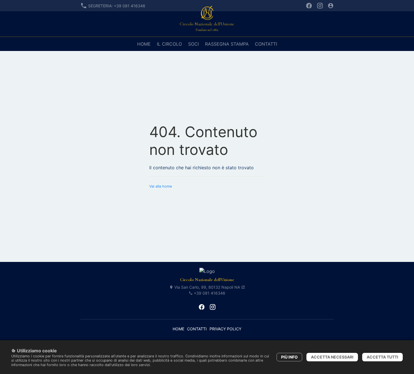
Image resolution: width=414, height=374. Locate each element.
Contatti (266, 44)
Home (144, 44)
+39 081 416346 (209, 293)
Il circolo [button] (169, 44)
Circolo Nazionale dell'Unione (207, 279)
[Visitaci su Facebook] (309, 5)
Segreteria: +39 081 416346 (116, 5)
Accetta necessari (332, 357)
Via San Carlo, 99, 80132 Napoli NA (207, 287)
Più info (289, 357)
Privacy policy (225, 328)
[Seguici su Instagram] (320, 5)
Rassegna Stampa (227, 44)
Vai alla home (160, 186)
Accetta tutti (382, 357)
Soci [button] (193, 44)
